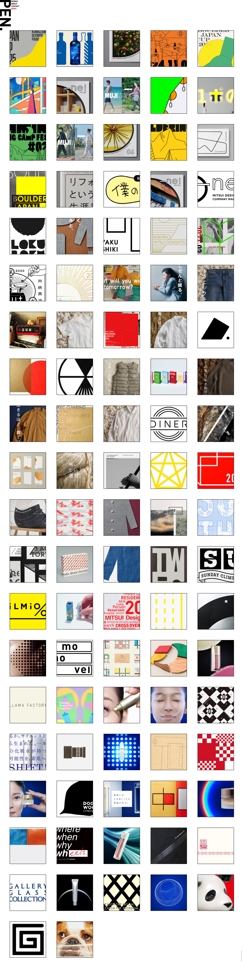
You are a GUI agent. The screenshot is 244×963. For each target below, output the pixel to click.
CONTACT (15, 6)
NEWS (13, 8)
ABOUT (14, 4)
